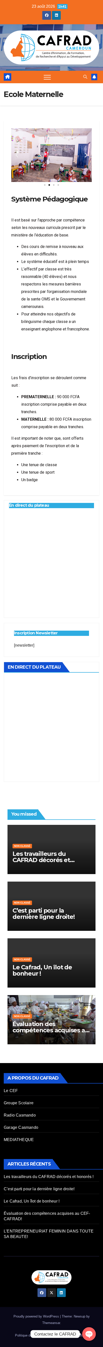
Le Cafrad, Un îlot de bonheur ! (42, 970)
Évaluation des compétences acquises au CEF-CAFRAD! (50, 1030)
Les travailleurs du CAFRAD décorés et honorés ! (41, 860)
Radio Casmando (20, 1115)
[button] (85, 77)
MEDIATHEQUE (19, 1140)
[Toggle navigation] (47, 77)
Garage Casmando (21, 1127)
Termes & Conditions (73, 1335)
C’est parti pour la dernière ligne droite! (43, 913)
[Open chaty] (89, 1334)
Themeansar (51, 1323)
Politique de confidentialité (34, 1335)
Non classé (22, 846)
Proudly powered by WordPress (37, 1316)
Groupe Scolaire (19, 1103)
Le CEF (11, 1091)
